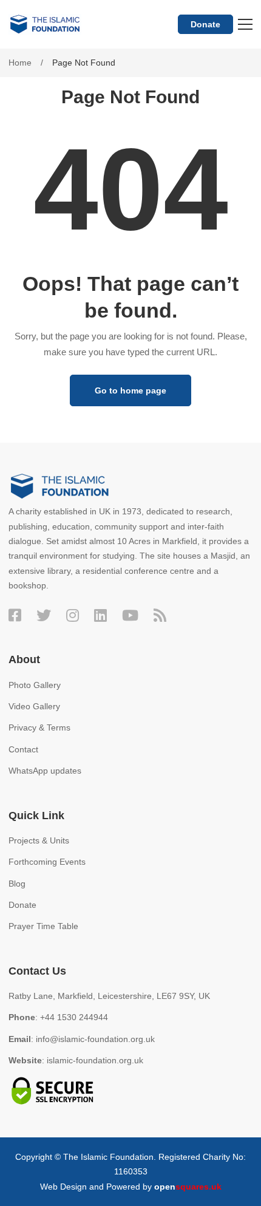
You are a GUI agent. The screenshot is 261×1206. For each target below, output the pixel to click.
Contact (23, 749)
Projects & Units (38, 840)
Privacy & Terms (39, 727)
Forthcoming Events (47, 862)
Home (20, 62)
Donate (205, 24)
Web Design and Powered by (131, 1186)
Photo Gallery (34, 685)
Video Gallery (34, 706)
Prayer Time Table (43, 926)
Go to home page (130, 390)
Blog (16, 883)
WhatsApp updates (44, 770)
